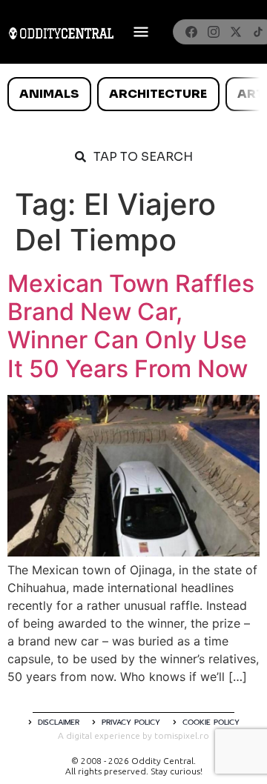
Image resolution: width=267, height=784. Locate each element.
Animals (49, 94)
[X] (236, 32)
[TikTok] (258, 32)
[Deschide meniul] (141, 32)
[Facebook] (191, 32)
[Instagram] (214, 32)
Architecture (158, 94)
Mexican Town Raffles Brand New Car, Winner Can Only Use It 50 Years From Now (130, 326)
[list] (133, 94)
